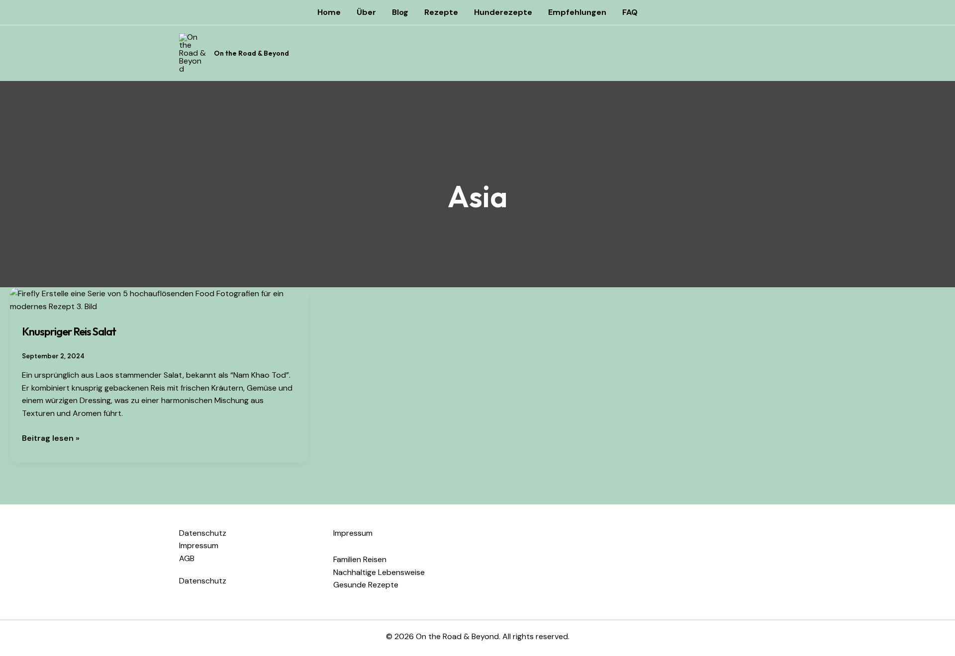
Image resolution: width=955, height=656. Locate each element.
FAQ (630, 12)
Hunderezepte (503, 12)
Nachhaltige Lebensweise (379, 572)
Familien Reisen (359, 559)
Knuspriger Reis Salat (69, 331)
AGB (186, 558)
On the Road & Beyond (251, 53)
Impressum (198, 545)
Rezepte (441, 12)
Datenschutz (202, 533)
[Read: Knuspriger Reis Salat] (159, 299)
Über (366, 12)
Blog (400, 12)
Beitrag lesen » (51, 437)
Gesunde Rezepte (365, 584)
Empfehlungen (577, 12)
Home (329, 12)
